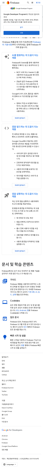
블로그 (4, 384)
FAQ (3, 418)
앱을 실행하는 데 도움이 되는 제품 (25, 195)
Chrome (4, 439)
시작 (21, 33)
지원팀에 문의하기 (8, 404)
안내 (3, 361)
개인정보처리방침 (12, 459)
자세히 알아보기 (20, 118)
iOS (17, 310)
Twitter (4, 391)
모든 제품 (5, 450)
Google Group (7, 411)
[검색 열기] (28, 2)
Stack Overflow (7, 408)
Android (23, 310)
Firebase (5, 443)
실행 (14, 295)
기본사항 (31, 292)
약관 (3, 459)
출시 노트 (5, 415)
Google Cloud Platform (10, 446)
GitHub (4, 375)
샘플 (22, 345)
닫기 (21, 27)
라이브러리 (5, 371)
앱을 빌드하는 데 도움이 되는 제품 (25, 128)
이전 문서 (5, 422)
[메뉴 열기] (3, 2)
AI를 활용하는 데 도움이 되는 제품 (25, 56)
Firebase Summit (7, 388)
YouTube (5, 395)
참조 (25, 327)
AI (36, 292)
